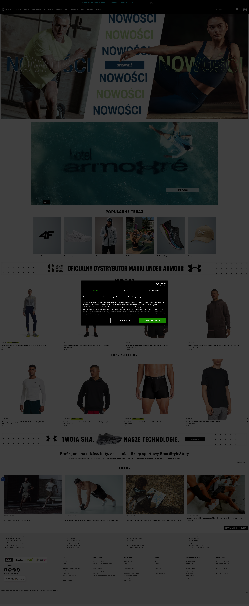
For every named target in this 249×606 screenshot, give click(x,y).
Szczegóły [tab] (124, 290)
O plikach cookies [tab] (153, 290)
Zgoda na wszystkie (152, 320)
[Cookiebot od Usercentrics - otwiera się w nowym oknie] (157, 284)
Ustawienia (123, 320)
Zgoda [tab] (95, 290)
